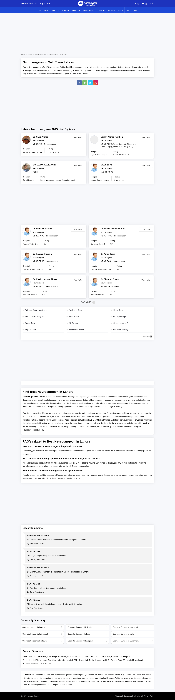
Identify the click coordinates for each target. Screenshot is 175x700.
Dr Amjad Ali (106, 165)
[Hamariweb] (87, 4)
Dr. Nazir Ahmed (40, 137)
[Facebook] (79, 82)
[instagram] (95, 82)
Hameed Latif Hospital (120, 657)
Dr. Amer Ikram (108, 254)
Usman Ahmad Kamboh (112, 137)
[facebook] (143, 3)
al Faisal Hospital (30, 664)
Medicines (76, 10)
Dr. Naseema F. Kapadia (77, 657)
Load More (86, 302)
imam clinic (28, 657)
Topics (135, 10)
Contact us (128, 696)
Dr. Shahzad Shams (110, 279)
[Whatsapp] (84, 82)
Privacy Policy (149, 696)
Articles (102, 10)
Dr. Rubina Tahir (115, 660)
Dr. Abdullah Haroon (42, 229)
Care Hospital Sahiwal (56, 657)
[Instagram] (146, 3)
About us (118, 696)
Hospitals (65, 10)
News (128, 10)
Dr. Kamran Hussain (42, 254)
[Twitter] (90, 82)
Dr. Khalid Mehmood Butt (113, 229)
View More (145, 336)
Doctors (55, 10)
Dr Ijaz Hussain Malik (98, 660)
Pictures (111, 10)
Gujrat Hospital (40, 657)
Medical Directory (89, 10)
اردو (138, 4)
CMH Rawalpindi (81, 660)
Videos (120, 10)
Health (46, 10)
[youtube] (149, 3)
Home (39, 10)
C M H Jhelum (45, 664)
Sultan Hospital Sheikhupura (35, 660)
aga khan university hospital (60, 660)
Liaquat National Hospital (99, 657)
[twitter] (153, 3)
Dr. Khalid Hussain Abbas (45, 279)
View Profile (78, 138)
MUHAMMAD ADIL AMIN (44, 165)
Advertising (138, 696)
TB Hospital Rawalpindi (133, 660)
